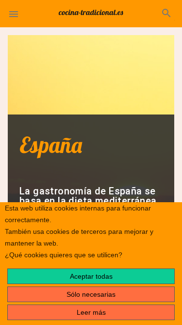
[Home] (91, 12)
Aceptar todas (91, 276)
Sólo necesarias (91, 294)
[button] (13, 13)
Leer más (91, 312)
